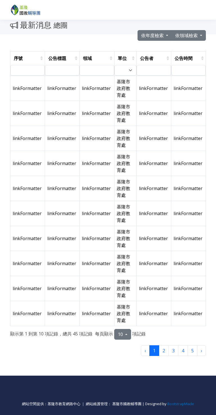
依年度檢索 (153, 35)
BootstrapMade (180, 403)
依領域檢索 (187, 35)
